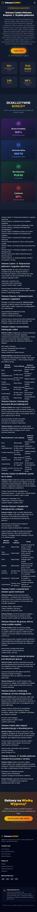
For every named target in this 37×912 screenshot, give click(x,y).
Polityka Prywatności (7, 868)
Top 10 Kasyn (5, 849)
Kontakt (3, 864)
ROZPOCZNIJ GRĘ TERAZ (18, 819)
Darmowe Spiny (5, 854)
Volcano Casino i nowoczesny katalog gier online (17, 225)
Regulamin (4, 871)
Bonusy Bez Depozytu (7, 851)
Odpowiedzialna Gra (7, 866)
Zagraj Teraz (18, 51)
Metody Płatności (6, 856)
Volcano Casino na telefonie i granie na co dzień (17, 231)
